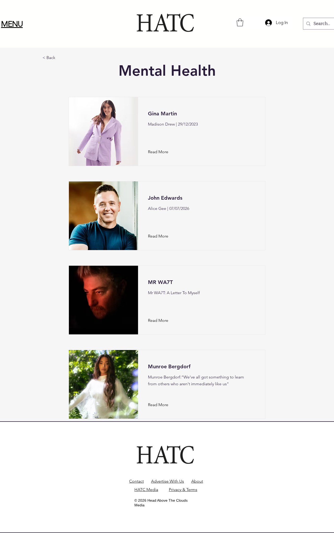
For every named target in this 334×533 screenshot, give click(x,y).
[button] (12, 24)
